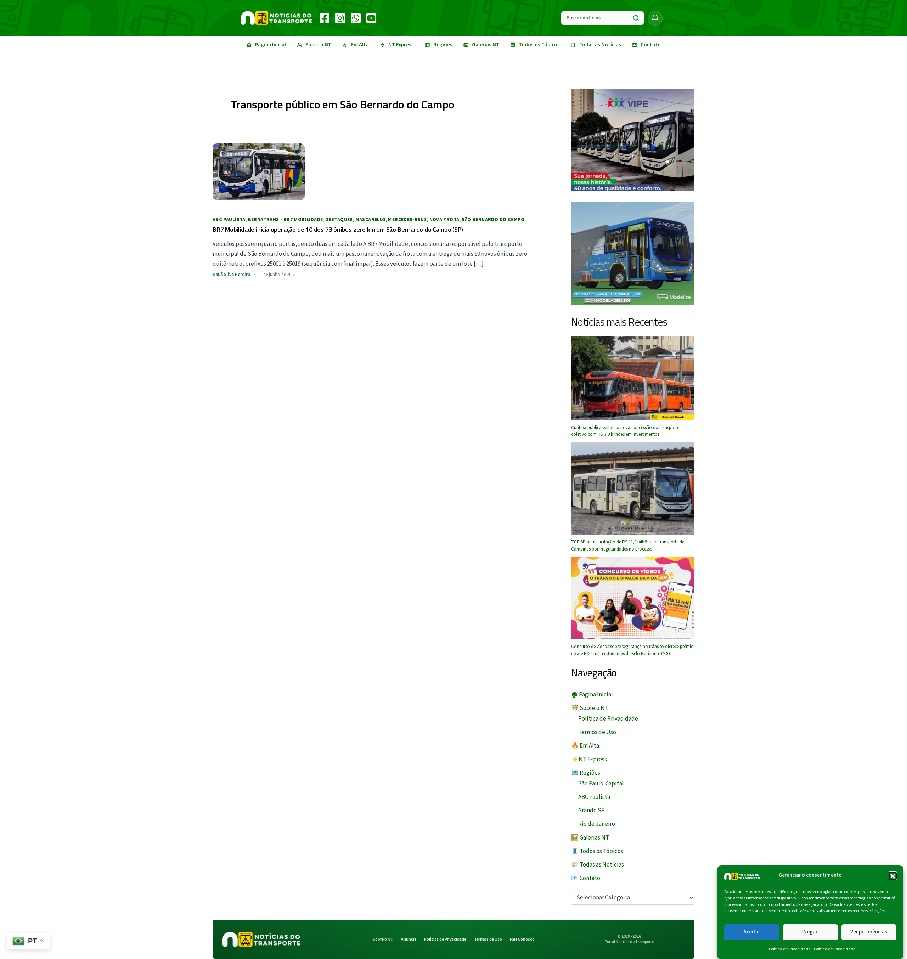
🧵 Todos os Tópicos (597, 851)
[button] (892, 875)
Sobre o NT (383, 939)
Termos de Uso (597, 732)
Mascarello (370, 219)
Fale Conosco (522, 939)
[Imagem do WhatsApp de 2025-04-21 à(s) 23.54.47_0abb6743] (632, 139)
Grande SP (591, 810)
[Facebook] (324, 18)
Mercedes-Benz (407, 219)
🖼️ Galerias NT (590, 838)
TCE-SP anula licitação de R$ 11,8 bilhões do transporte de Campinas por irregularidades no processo (627, 545)
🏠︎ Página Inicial (592, 694)
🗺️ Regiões (585, 773)
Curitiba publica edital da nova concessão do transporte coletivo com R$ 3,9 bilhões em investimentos (625, 431)
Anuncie (408, 939)
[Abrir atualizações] (655, 18)
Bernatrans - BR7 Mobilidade (285, 219)
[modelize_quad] (632, 253)
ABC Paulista (229, 219)
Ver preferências (868, 932)
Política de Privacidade (789, 949)
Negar (810, 932)
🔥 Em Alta (585, 745)
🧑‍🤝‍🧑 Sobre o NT (589, 708)
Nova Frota (444, 219)
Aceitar (751, 932)
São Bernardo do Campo (493, 219)
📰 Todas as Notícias (597, 865)
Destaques (339, 219)
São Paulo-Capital (601, 783)
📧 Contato (585, 878)
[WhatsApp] (355, 18)
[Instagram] (340, 18)
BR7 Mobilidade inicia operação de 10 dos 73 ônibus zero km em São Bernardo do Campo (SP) (338, 229)
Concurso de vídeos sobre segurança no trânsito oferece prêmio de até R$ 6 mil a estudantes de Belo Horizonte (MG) (632, 650)
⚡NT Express (589, 759)
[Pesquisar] (636, 18)
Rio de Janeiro (596, 824)
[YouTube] (371, 18)
